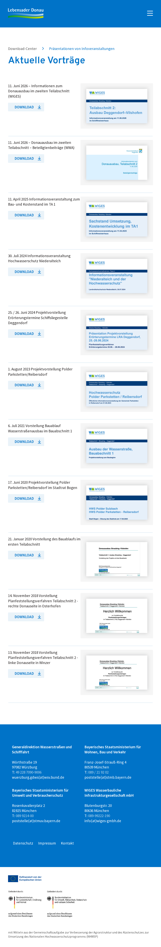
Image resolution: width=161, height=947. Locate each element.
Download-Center (22, 48)
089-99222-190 (99, 815)
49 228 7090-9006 (28, 772)
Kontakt (67, 843)
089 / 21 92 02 (98, 772)
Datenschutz (23, 843)
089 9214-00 (25, 815)
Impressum (47, 843)
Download (24, 107)
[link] (80, 109)
